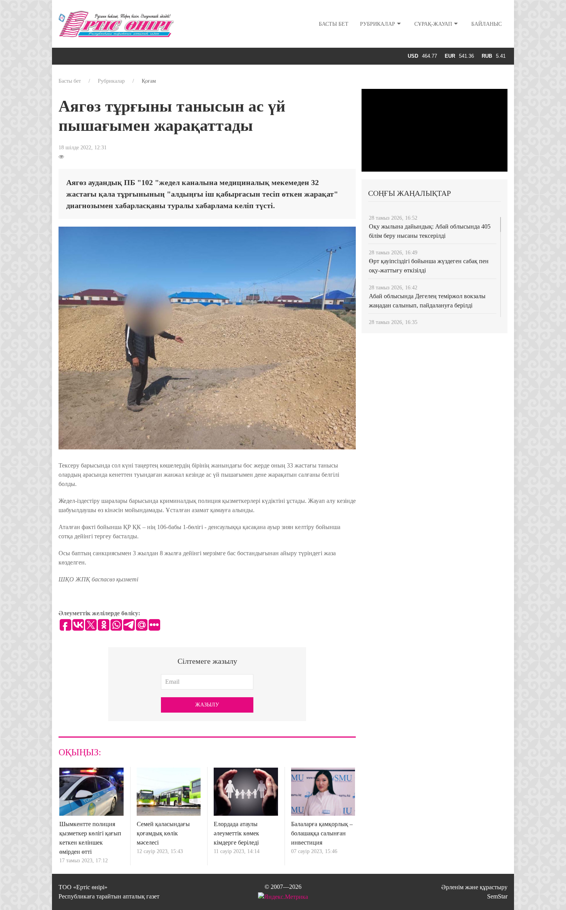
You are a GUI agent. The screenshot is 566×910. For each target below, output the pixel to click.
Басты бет (333, 24)
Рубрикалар (377, 24)
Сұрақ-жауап (433, 24)
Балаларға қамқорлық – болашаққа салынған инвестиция (322, 833)
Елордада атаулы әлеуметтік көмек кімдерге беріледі (236, 833)
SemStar (497, 896)
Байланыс (486, 24)
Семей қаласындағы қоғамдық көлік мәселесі (163, 833)
